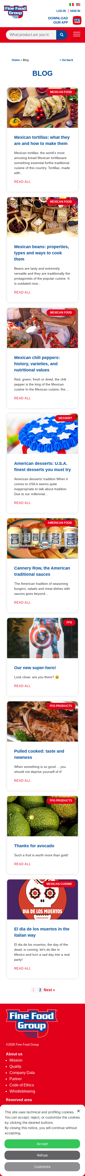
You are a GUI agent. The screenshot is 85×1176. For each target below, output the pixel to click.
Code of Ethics (21, 1085)
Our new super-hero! (35, 667)
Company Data (22, 1073)
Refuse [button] (42, 1155)
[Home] (32, 1036)
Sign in (75, 11)
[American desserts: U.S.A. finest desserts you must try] (42, 453)
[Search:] (31, 35)
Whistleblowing (22, 1091)
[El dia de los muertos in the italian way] (42, 918)
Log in (61, 11)
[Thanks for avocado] (42, 835)
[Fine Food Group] (16, 17)
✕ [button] (78, 1111)
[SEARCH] (61, 35)
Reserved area (19, 1100)
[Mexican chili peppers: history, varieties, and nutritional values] (42, 347)
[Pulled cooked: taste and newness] (42, 740)
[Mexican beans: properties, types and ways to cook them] (42, 236)
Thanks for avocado (34, 845)
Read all (22, 181)
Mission (15, 1060)
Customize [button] (42, 1167)
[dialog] (42, 1140)
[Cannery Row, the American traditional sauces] (42, 557)
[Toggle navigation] (77, 35)
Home (16, 60)
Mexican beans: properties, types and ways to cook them (41, 253)
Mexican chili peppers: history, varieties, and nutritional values (37, 363)
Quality (15, 1066)
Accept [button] (42, 1144)
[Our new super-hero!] (42, 657)
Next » (49, 990)
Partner (15, 1079)
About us (14, 1054)
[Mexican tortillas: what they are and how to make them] (42, 126)
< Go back (66, 60)
